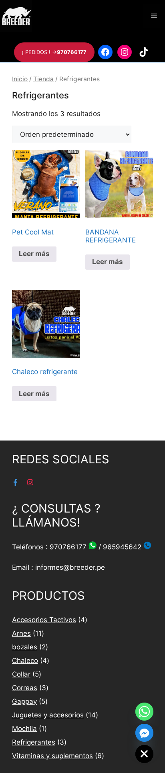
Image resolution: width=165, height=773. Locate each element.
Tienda (43, 79)
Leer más (34, 254)
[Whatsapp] (144, 712)
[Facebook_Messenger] (144, 733)
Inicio (20, 79)
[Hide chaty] (144, 754)
